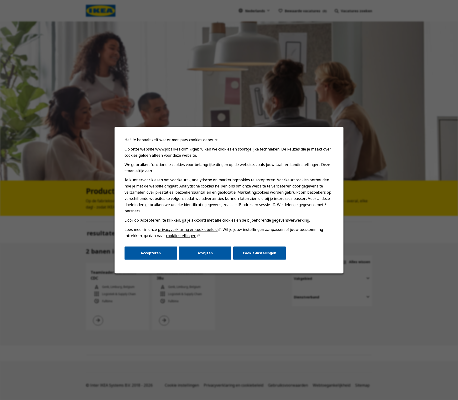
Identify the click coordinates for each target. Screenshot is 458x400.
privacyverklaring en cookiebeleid (188, 229)
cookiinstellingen (181, 235)
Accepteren (151, 252)
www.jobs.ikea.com (172, 149)
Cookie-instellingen (259, 252)
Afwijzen (205, 252)
